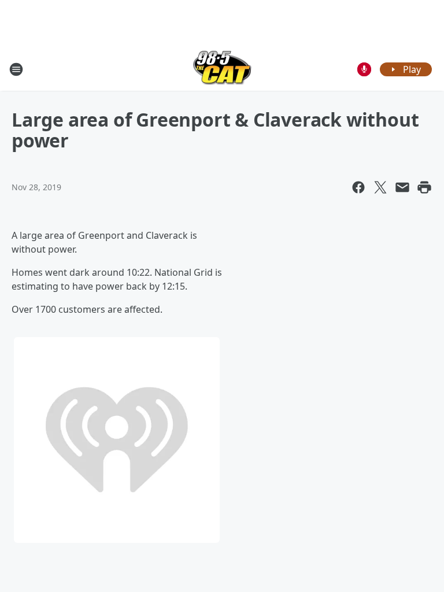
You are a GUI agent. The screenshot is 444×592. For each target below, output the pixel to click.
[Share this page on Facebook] (358, 187)
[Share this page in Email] (402, 187)
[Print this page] (424, 187)
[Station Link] (222, 69)
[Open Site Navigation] (16, 69)
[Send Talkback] (364, 69)
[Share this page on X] (380, 187)
